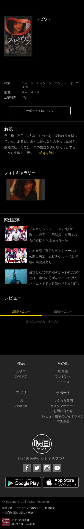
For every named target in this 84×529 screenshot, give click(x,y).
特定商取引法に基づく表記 (17, 512)
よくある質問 (63, 400)
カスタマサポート (63, 406)
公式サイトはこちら (39, 111)
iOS (21, 400)
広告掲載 (63, 422)
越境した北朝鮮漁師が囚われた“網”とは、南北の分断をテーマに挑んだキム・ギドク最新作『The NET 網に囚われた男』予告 (54, 278)
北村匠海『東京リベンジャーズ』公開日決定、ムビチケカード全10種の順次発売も (53, 256)
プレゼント (63, 376)
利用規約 (50, 507)
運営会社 (7, 507)
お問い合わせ (63, 411)
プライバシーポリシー (29, 507)
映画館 (63, 371)
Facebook (27, 468)
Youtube (57, 468)
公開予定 (21, 376)
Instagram (47, 468)
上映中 (21, 371)
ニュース (63, 382)
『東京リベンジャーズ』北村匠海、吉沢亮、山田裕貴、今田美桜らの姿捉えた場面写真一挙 (53, 234)
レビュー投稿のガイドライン (63, 416)
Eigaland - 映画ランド (42, 444)
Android (21, 406)
